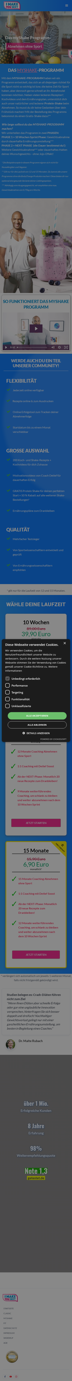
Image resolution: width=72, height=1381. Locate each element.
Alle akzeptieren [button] (37, 715)
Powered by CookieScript (53, 739)
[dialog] (36, 690)
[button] (36, 733)
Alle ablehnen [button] (37, 724)
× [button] (64, 643)
